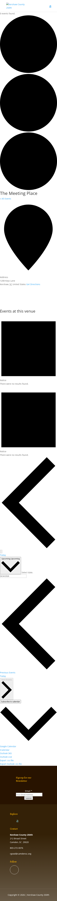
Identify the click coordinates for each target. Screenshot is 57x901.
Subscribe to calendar (10, 701)
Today (3, 555)
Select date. (27, 572)
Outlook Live (6, 756)
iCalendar (5, 749)
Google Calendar (8, 746)
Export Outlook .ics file (11, 764)
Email (28, 791)
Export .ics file (7, 760)
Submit (28, 798)
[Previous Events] (28, 548)
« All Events (5, 198)
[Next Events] (1, 551)
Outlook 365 (6, 753)
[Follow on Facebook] (14, 869)
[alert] (28, 350)
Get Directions (33, 284)
